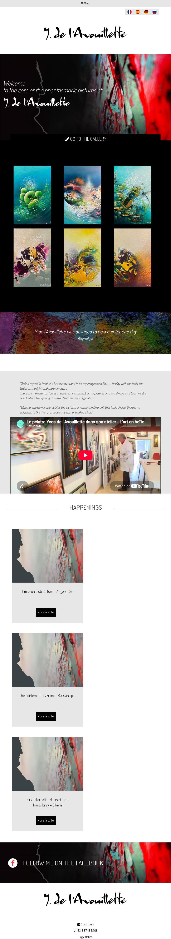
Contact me (87, 924)
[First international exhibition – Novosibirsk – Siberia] (47, 763)
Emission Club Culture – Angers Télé (47, 591)
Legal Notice (85, 937)
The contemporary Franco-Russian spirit (48, 695)
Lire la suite (46, 612)
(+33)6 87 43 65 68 (86, 930)
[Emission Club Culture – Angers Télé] (47, 555)
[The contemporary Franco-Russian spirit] (47, 659)
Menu (86, 3)
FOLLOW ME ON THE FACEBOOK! (63, 863)
